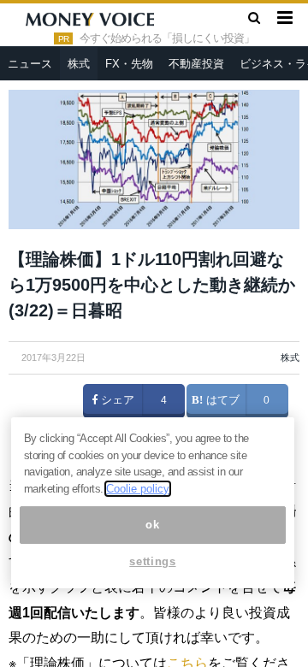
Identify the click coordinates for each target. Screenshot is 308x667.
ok (152, 524)
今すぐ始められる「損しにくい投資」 (167, 38)
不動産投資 (196, 63)
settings (152, 561)
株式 (79, 63)
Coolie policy (137, 488)
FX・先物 (129, 63)
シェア (116, 400)
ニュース (30, 63)
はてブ (221, 400)
